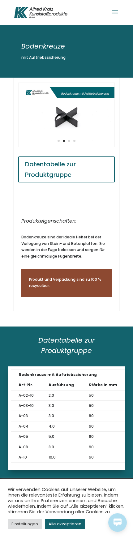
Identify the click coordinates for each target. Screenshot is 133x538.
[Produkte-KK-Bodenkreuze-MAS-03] (66, 146)
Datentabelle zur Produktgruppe (50, 169)
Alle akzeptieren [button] (65, 524)
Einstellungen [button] (24, 524)
